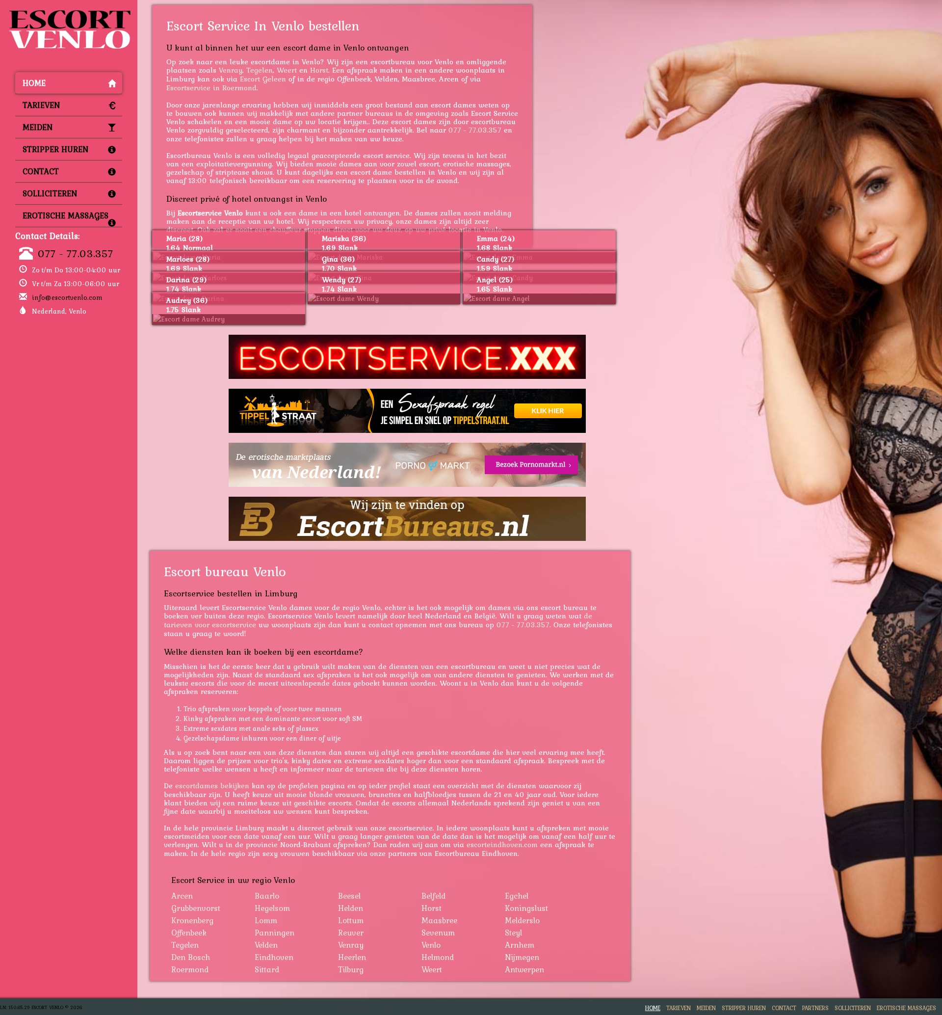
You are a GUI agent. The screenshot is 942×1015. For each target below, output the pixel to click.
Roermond (190, 969)
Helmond (437, 957)
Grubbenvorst (195, 908)
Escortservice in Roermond (211, 87)
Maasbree (439, 920)
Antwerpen (524, 969)
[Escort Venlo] (68, 12)
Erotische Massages (65, 215)
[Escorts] (407, 411)
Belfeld (433, 896)
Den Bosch (190, 957)
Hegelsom (272, 908)
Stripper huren (55, 149)
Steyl (513, 932)
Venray (230, 70)
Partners (815, 1008)
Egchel (516, 896)
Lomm (266, 920)
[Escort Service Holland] (407, 357)
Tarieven (41, 105)
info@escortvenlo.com (67, 297)
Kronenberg (192, 920)
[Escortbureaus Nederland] (407, 519)
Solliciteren (50, 193)
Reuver (351, 932)
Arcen (182, 896)
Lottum (351, 920)
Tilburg (351, 969)
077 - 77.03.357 (75, 253)
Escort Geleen (263, 78)
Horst (319, 70)
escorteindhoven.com (502, 844)
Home (34, 83)
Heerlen (352, 957)
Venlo (431, 945)
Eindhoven (274, 957)
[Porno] (407, 465)
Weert (287, 70)
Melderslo (522, 920)
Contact (41, 171)
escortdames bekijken (212, 785)
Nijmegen (522, 957)
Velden (266, 945)
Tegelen (259, 70)
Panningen (274, 932)
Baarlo (267, 896)
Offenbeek (189, 932)
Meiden (37, 127)
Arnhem (519, 945)
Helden (350, 908)
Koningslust (526, 908)
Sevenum (438, 932)
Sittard (267, 969)
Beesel (349, 896)
